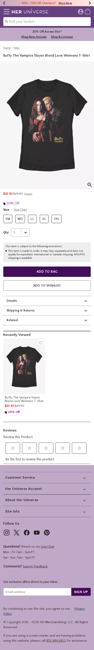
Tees (16, 47)
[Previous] (4, 3)
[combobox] (47, 21)
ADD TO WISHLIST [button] (47, 285)
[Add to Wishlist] (41, 343)
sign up (81, 592)
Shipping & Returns (21, 310)
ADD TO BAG (47, 272)
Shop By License (62, 37)
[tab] (47, 125)
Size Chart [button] (20, 209)
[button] (6, 11)
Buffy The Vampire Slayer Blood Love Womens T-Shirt (24, 399)
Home (7, 47)
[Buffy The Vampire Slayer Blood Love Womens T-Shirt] (24, 366)
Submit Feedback (35, 566)
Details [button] (28, 194)
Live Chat (47, 546)
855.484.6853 (56, 641)
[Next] (90, 3)
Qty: (6, 232)
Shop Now (65, 3)
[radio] (7, 219)
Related (12, 320)
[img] (6, 532)
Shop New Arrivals (34, 37)
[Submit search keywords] (6, 21)
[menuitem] (88, 11)
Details (12, 301)
